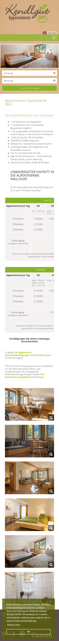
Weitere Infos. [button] (13, 624)
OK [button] (28, 632)
